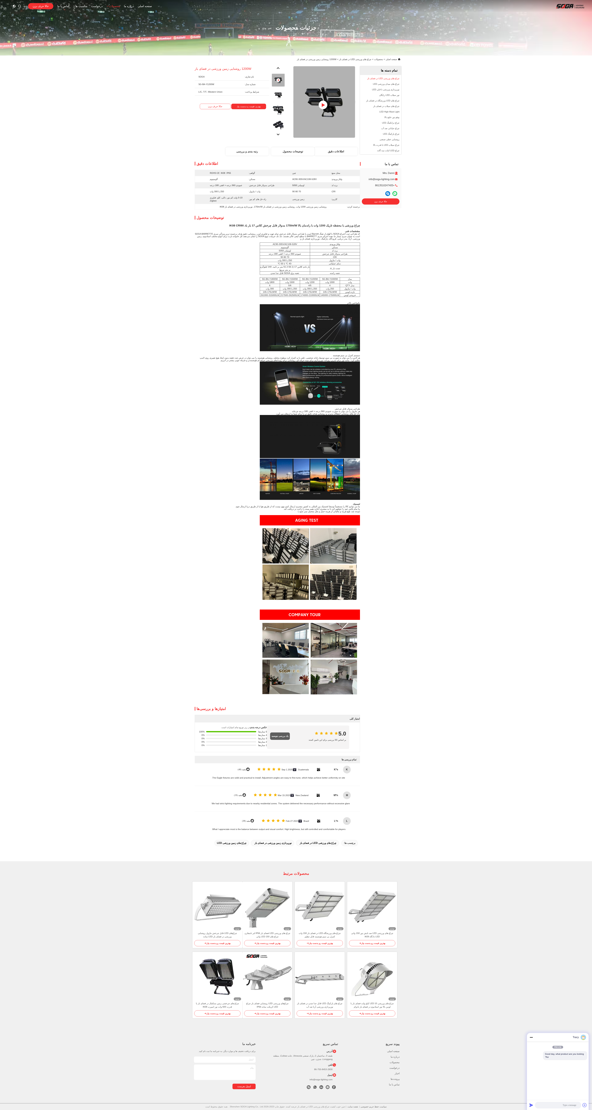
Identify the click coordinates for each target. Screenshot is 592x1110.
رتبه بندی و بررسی (247, 151)
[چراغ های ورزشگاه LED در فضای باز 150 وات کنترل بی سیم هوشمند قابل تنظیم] (320, 906)
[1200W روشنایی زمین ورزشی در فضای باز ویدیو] (324, 102)
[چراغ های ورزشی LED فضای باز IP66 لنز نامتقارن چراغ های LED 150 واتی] (267, 906)
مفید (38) (246, 821)
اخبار (397, 1073)
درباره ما (129, 6)
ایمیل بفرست (244, 1086)
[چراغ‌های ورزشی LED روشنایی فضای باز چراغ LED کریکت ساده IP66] (267, 977)
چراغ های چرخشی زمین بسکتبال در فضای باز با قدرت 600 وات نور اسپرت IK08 (217, 1005)
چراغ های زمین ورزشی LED (232, 843)
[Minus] (531, 1037)
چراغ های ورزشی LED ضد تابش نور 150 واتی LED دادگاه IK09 (372, 935)
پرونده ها (395, 1079)
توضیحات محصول (293, 151)
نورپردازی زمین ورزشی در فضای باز (273, 843)
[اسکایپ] (388, 193)
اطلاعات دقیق (336, 151)
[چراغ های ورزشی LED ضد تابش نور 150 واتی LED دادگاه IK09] (372, 906)
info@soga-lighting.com (382, 179)
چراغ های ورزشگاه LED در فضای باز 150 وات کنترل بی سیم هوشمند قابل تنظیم (320, 935)
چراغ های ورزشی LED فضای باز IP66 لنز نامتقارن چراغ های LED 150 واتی (267, 935)
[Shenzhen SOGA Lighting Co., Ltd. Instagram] (327, 1088)
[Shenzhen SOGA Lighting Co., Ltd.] (570, 6)
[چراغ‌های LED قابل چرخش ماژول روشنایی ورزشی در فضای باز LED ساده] (217, 906)
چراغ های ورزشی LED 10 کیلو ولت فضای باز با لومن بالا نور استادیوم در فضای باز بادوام (372, 1005)
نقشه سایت (352, 1106)
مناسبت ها (81, 6)
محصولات (114, 6)
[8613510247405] (315, 1088)
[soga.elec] (308, 1088)
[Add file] (584, 1105)
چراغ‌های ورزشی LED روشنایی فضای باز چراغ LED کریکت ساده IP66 (267, 1005)
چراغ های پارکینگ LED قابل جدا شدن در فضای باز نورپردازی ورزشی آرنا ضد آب (319, 1005)
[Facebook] (334, 1088)
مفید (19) (238, 795)
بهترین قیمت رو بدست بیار (249, 106)
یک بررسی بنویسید (279, 736)
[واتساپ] (395, 193)
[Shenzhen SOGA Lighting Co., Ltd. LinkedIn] (321, 1088)
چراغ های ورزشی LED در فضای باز (355, 59)
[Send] (531, 1105)
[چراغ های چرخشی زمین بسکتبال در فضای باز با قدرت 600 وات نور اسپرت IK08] (217, 977)
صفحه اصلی (145, 6)
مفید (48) (242, 769)
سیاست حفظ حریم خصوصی (374, 1106)
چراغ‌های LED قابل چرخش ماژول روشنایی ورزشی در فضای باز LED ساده (217, 935)
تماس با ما (63, 6)
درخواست (97, 6)
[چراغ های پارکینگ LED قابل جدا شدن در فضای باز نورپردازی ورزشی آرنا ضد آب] (320, 977)
